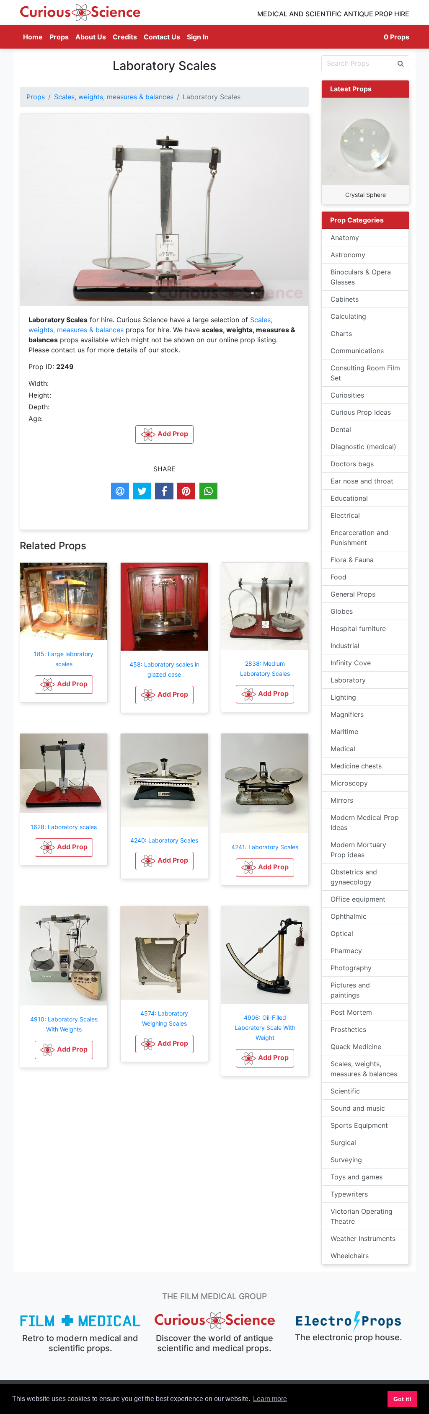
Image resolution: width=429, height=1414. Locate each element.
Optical (342, 933)
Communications (357, 350)
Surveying (346, 1159)
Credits (125, 37)
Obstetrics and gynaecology (354, 877)
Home (34, 36)
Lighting (343, 697)
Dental (341, 429)
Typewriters (349, 1194)
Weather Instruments (363, 1238)
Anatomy (345, 237)
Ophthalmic (349, 916)
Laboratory (348, 680)
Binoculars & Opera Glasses (361, 277)
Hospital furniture (358, 628)
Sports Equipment (359, 1125)
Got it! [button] (402, 1399)
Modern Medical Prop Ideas (365, 822)
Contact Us (162, 37)
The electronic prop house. (348, 1337)
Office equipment (358, 899)
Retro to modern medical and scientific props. (80, 1343)
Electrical (345, 515)
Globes (342, 611)
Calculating (348, 316)
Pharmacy (346, 950)
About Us (90, 37)
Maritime (344, 731)
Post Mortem (351, 1012)
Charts (341, 333)
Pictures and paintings (350, 990)
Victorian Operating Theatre (362, 1216)
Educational (349, 498)
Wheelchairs (350, 1255)
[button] (64, 684)
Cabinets (345, 299)
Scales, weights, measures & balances (113, 97)
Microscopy (349, 783)
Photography (351, 968)
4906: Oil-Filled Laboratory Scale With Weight (265, 1027)
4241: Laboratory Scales (264, 846)
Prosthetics (348, 1029)
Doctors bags (352, 464)
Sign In (198, 37)
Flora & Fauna (352, 560)
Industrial (345, 645)
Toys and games (356, 1177)
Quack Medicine (356, 1046)
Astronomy (348, 255)
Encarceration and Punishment (359, 537)
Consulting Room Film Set (365, 373)
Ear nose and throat (362, 481)
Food (338, 577)
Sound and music (358, 1108)
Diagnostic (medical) (363, 446)
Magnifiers (347, 714)
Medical (343, 748)
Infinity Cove (351, 663)
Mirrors (342, 800)
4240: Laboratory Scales (164, 840)
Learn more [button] (270, 1398)
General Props (353, 594)
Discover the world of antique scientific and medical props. (214, 1343)
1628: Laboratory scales (64, 826)
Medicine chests (356, 766)
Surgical (343, 1142)
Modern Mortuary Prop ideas (358, 849)
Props (59, 37)
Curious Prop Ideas (361, 412)
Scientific (345, 1091)
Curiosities (347, 395)
